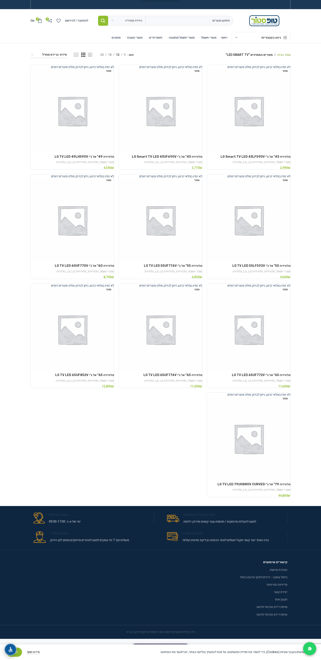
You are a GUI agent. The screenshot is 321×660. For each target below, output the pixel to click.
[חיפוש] (103, 21)
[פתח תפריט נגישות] (10, 649)
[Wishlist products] (58, 20)
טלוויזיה (237, 162)
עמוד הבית (284, 55)
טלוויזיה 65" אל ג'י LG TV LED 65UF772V (261, 375)
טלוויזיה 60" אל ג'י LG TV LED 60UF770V (84, 266)
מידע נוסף (33, 652)
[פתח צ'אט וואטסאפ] (309, 648)
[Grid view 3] (83, 55)
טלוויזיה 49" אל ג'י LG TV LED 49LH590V (84, 157)
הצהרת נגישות (278, 570)
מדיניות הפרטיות (277, 584)
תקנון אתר (280, 599)
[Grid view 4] (76, 55)
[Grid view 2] (90, 55)
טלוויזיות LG (253, 162)
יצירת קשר (280, 592)
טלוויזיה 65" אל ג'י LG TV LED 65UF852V (84, 375)
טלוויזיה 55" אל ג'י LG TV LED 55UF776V (173, 266)
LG (250, 162)
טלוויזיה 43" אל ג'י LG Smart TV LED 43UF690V (167, 157)
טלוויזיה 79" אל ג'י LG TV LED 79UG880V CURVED (253, 484)
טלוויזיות (269, 162)
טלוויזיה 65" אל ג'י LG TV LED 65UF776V (172, 375)
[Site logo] (265, 20)
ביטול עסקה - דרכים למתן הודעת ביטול (263, 577)
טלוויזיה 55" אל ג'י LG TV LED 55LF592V (261, 266)
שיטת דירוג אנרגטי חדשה (271, 607)
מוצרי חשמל (283, 162)
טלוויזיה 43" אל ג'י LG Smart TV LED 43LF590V (255, 157)
